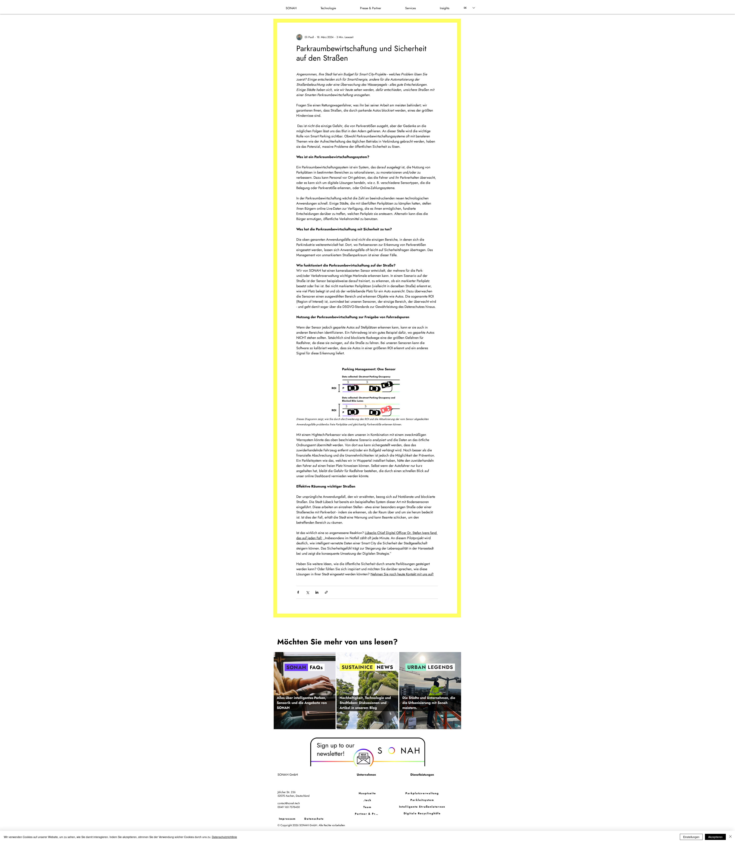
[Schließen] (730, 837)
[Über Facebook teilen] (298, 592)
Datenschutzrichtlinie (224, 837)
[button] (444, 8)
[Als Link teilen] (326, 592)
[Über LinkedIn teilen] (317, 592)
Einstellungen (691, 837)
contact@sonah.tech (289, 803)
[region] (305, 690)
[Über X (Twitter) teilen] (307, 592)
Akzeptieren (715, 837)
